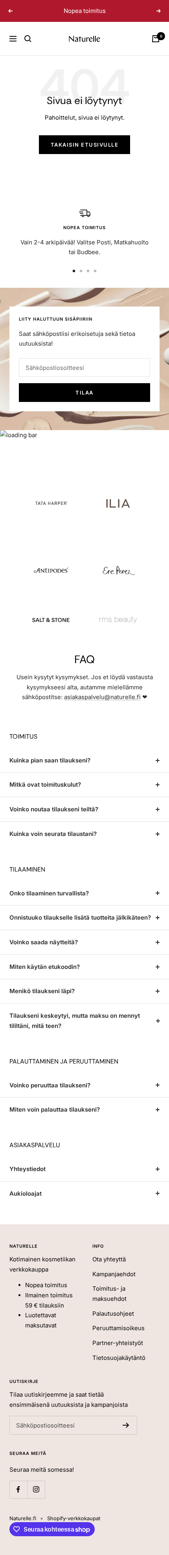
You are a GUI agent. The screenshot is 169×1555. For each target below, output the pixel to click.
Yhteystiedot (27, 1169)
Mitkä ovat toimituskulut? (45, 784)
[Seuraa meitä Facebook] (18, 1489)
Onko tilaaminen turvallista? (49, 893)
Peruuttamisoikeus (118, 1328)
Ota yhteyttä (109, 1259)
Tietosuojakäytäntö (118, 1357)
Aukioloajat (25, 1193)
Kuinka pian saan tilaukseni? (49, 760)
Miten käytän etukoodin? (44, 966)
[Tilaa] (126, 1425)
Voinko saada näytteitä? (43, 942)
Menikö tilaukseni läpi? (42, 991)
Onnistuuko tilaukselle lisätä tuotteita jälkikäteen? (80, 917)
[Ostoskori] (156, 38)
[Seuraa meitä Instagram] (36, 1489)
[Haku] (27, 38)
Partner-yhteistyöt (117, 1343)
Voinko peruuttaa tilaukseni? (49, 1085)
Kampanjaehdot (114, 1274)
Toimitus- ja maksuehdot (109, 1293)
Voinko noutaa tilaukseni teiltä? (53, 809)
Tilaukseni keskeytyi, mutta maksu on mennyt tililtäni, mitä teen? (74, 1020)
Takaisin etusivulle (85, 145)
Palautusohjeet (113, 1313)
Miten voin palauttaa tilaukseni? (54, 1109)
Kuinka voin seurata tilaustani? (53, 834)
